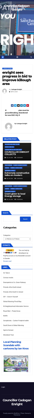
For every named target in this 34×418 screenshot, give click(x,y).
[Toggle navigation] (17, 57)
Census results (8, 277)
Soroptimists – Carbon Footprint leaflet (16, 320)
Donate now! (7, 261)
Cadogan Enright (16, 89)
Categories (6, 235)
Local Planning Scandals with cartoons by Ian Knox (16, 345)
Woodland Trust (8, 335)
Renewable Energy (10, 170)
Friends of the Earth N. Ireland (13, 292)
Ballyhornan (8, 165)
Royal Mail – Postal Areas (11, 311)
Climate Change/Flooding (20, 165)
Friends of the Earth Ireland (12, 287)
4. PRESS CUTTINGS (7, 68)
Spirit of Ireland (8, 330)
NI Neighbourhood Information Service (16, 306)
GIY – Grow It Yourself (10, 296)
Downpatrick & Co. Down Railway (14, 282)
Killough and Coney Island (12, 144)
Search (5, 213)
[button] (31, 57)
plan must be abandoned (23, 111)
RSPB (5, 316)
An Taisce (6, 273)
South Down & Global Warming (13, 325)
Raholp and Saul (9, 146)
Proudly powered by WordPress (11, 413)
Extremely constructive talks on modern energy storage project (17, 175)
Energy (7, 167)
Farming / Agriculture (16, 167)
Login (3, 387)
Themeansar (17, 415)
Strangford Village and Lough (13, 149)
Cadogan (19, 157)
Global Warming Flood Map (12, 301)
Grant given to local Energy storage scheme (15, 196)
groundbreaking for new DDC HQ (11, 114)
